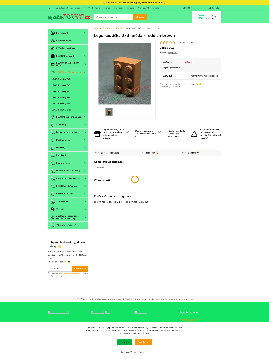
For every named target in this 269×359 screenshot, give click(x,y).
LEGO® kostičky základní (69, 117)
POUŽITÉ (200, 84)
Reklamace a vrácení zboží (123, 8)
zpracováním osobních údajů (70, 274)
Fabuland (61, 155)
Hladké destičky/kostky (68, 170)
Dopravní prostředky (66, 132)
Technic (60, 209)
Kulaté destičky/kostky (68, 178)
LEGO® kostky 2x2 (61, 79)
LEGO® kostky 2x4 (61, 91)
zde (146, 352)
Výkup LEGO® (143, 8)
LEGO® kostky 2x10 (61, 110)
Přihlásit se (80, 268)
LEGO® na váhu (64, 40)
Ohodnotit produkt (185, 42)
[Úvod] (69, 17)
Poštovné (96, 8)
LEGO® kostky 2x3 (61, 85)
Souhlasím (143, 342)
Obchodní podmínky (79, 8)
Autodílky (61, 124)
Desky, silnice (63, 140)
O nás (51, 8)
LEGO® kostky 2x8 (61, 103)
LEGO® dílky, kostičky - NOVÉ (68, 64)
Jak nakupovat (62, 8)
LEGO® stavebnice (66, 48)
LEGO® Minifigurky (66, 56)
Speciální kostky (64, 193)
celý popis (172, 52)
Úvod (96, 28)
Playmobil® (62, 33)
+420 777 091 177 (190, 320)
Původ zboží (102, 180)
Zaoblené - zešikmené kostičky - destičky (67, 217)
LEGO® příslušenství (66, 186)
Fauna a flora (63, 163)
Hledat (140, 17)
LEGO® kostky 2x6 (61, 97)
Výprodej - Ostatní (66, 225)
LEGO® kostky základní (69, 72)
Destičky (60, 147)
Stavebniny (62, 201)
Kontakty (156, 8)
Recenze (106, 8)
